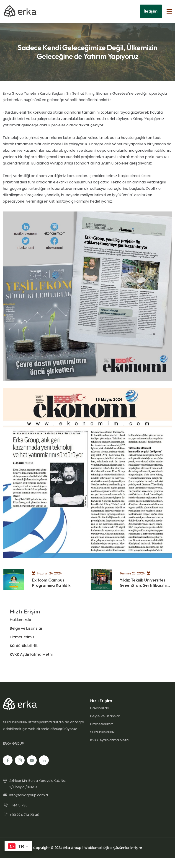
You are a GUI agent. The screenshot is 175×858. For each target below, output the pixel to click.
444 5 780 (19, 805)
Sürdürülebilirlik (24, 645)
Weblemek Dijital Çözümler (106, 847)
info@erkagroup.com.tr (28, 795)
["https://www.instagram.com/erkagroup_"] (20, 760)
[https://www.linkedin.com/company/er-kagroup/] (44, 760)
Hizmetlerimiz (22, 637)
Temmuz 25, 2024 (132, 573)
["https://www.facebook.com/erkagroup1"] (8, 760)
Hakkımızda (20, 619)
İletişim (150, 11)
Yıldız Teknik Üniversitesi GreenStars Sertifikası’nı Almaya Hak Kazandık (143, 583)
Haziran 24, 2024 (49, 573)
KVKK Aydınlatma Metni (31, 654)
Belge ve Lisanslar (26, 628)
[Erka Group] (20, 11)
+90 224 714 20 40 (24, 814)
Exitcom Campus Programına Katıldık (51, 583)
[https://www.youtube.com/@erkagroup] (32, 760)
